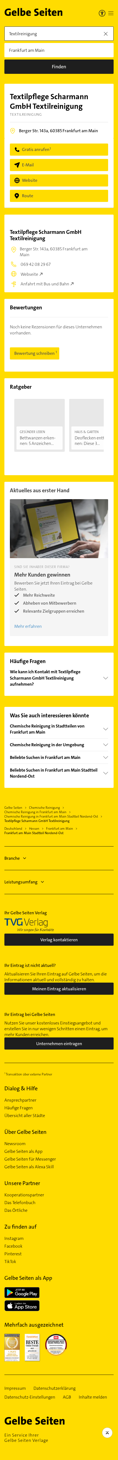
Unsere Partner (22, 1183)
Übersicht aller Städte (24, 1115)
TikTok (10, 1261)
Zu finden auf (20, 1226)
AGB (67, 1397)
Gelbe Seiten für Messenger (30, 1159)
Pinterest (13, 1254)
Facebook (13, 1246)
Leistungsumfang (21, 882)
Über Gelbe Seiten (25, 1131)
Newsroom (15, 1144)
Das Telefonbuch (19, 1202)
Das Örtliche (15, 1210)
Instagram (14, 1238)
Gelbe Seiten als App (23, 1151)
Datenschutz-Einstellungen (29, 1397)
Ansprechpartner (20, 1100)
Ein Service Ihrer (26, 1437)
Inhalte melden (93, 1397)
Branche (12, 858)
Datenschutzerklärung (54, 1388)
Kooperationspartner (24, 1195)
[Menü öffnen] (111, 13)
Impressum (15, 1388)
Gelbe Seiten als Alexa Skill (29, 1167)
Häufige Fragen (18, 1108)
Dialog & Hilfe (21, 1088)
